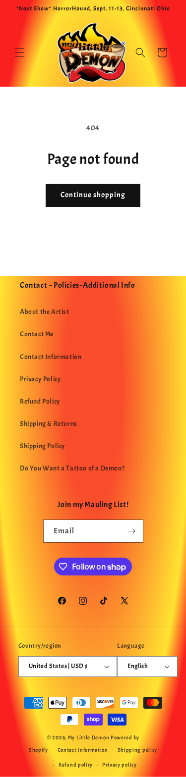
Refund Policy (40, 401)
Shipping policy (138, 749)
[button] (20, 52)
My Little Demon (89, 737)
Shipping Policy (42, 446)
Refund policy (76, 764)
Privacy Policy (40, 379)
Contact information (83, 749)
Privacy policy (119, 764)
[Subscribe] (132, 531)
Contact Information (50, 357)
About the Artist (44, 312)
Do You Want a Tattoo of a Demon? (72, 468)
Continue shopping (93, 195)
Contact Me (37, 334)
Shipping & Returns (48, 423)
